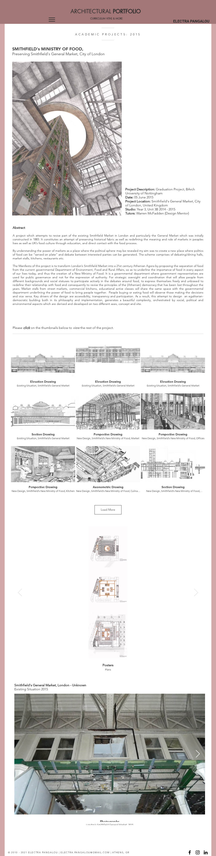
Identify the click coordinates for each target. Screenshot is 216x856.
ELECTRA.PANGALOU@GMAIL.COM (85, 852)
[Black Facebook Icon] (189, 852)
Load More (108, 509)
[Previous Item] (20, 592)
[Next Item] (196, 592)
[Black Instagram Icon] (197, 852)
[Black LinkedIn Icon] (205, 852)
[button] (52, 19)
